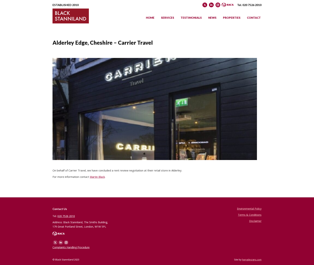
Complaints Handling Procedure (71, 247)
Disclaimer (255, 221)
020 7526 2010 (251, 5)
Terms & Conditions (249, 215)
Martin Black (97, 177)
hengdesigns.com (251, 259)
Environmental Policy (249, 208)
